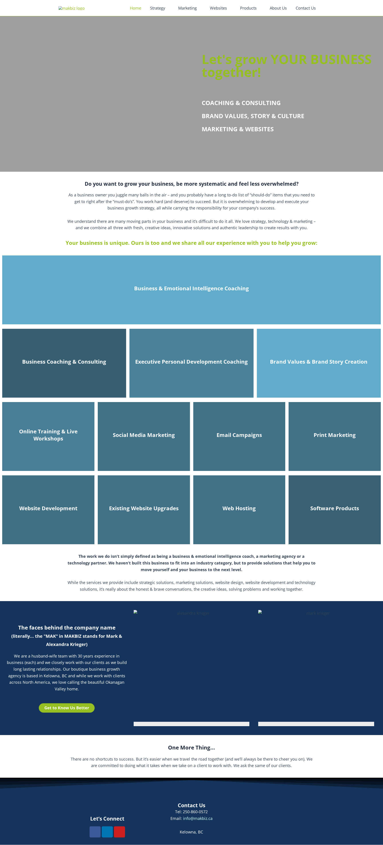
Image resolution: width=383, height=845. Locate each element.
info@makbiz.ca (198, 818)
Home (135, 8)
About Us (278, 8)
